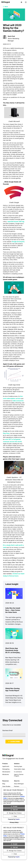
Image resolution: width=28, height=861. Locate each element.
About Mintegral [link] (19, 783)
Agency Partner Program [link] (18, 775)
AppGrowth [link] (5, 766)
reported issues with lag (15, 221)
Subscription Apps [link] (19, 769)
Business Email (8, 730)
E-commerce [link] (18, 772)
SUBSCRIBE (15, 742)
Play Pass (6, 433)
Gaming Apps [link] (18, 766)
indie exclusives (18, 401)
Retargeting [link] (5, 769)
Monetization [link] (6, 772)
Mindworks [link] (5, 774)
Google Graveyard (17, 241)
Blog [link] (3, 783)
